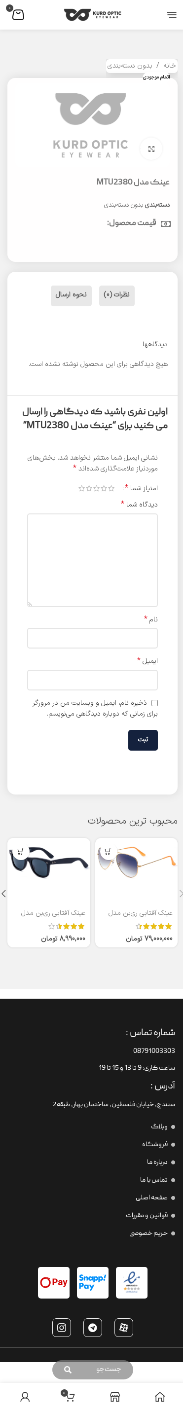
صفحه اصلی (152, 1198)
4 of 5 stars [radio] (89, 488)
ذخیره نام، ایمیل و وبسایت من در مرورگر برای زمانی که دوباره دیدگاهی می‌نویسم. (95, 709)
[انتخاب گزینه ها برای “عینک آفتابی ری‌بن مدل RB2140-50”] (21, 851)
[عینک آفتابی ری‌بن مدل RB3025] (136, 861)
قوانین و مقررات (147, 1216)
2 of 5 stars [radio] (104, 488)
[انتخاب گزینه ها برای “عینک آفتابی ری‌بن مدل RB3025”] (108, 851)
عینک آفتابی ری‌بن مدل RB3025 (141, 918)
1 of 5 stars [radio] (111, 488)
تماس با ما (154, 1180)
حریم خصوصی (148, 1233)
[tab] (117, 296)
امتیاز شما (141, 488)
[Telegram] (92, 1327)
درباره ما (157, 1162)
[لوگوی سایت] (92, 14)
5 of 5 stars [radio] (81, 488)
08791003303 (154, 1051)
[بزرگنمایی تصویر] (151, 149)
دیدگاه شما (139, 505)
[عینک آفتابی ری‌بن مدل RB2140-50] (48, 861)
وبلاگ (159, 1127)
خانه (169, 66)
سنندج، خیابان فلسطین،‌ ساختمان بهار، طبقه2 (114, 1105)
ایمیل (147, 661)
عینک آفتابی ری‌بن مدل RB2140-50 (53, 918)
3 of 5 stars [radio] (96, 488)
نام (151, 620)
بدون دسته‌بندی (130, 66)
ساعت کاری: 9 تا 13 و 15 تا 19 (137, 1068)
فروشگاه (155, 1145)
